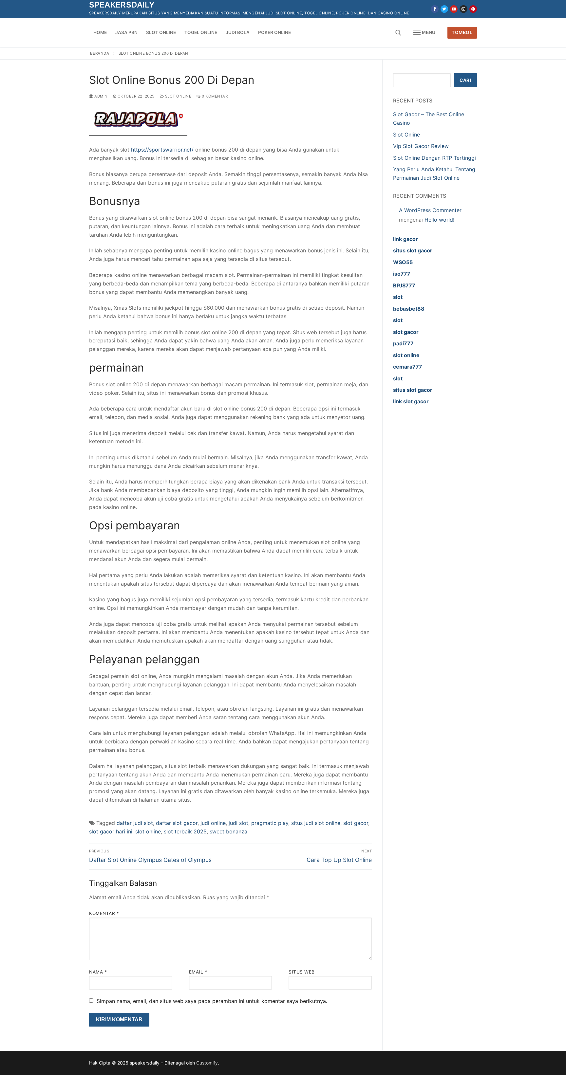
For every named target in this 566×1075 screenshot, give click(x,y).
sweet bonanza (228, 831)
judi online (213, 823)
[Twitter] (444, 9)
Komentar (104, 913)
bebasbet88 (408, 308)
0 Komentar (214, 96)
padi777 (403, 343)
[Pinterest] (473, 9)
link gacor (405, 239)
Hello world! (439, 219)
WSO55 (403, 262)
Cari (465, 80)
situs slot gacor (412, 250)
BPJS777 (404, 285)
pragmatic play (269, 823)
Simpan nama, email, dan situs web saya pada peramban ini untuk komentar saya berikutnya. (212, 1001)
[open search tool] (398, 33)
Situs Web (302, 972)
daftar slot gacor (177, 823)
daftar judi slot (135, 823)
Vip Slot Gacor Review (421, 146)
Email (198, 972)
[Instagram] (463, 9)
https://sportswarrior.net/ (162, 149)
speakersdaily (122, 4)
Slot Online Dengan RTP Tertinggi (434, 158)
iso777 (401, 273)
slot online (148, 831)
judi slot (238, 823)
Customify (207, 1063)
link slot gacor (411, 401)
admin (100, 96)
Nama (98, 972)
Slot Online (177, 96)
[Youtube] (454, 9)
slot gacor (355, 823)
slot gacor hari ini (110, 831)
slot (398, 297)
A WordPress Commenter (430, 210)
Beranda (99, 53)
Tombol (462, 32)
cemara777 (407, 366)
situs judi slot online (315, 823)
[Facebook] (434, 9)
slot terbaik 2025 (185, 831)
